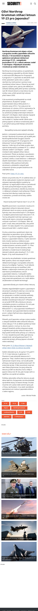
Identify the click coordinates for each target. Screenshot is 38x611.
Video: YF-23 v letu (17, 174)
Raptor (6, 408)
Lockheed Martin (9, 412)
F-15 (20, 412)
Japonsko (6, 416)
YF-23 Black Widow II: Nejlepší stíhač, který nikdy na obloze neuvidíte (17, 346)
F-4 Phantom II (19, 416)
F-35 (28, 412)
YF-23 (5, 403)
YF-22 (14, 403)
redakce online (11, 23)
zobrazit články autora (11, 24)
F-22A (23, 403)
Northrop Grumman (19, 408)
